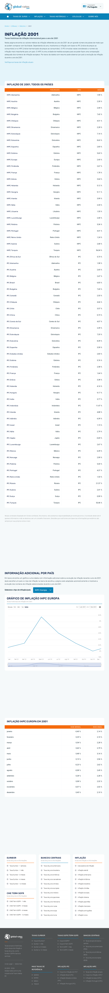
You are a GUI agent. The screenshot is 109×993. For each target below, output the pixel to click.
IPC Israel (10, 425)
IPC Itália (10, 432)
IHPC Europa (12, 160)
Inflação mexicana (84, 906)
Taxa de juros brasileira (52, 870)
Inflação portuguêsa (85, 911)
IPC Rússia (11, 483)
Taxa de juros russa (50, 906)
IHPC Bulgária (12, 114)
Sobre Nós (93, 16)
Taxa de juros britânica (51, 875)
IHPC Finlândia (13, 166)
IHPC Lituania (12, 211)
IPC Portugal (12, 470)
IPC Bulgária (12, 289)
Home (7, 26)
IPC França (11, 373)
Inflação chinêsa (83, 888)
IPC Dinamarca (13, 328)
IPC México (11, 451)
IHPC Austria (12, 101)
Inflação (38, 16)
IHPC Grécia (12, 179)
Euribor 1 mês (38, 944)
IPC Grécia (11, 380)
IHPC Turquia (12, 250)
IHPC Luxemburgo (14, 218)
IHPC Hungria (12, 192)
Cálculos (77, 16)
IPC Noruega (12, 457)
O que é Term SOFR (66, 944)
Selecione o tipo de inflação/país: (18, 590)
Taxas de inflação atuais (94, 972)
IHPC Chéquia (12, 121)
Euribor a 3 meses (40, 947)
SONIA (36, 981)
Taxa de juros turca (50, 915)
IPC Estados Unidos (15, 354)
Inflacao (14, 26)
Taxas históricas (58, 16)
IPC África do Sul (14, 257)
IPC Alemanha (12, 263)
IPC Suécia (11, 490)
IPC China (11, 315)
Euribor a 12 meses (40, 950)
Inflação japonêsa (84, 902)
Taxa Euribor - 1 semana (18, 866)
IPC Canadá (11, 296)
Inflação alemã (83, 870)
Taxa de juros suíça (50, 911)
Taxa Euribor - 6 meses (17, 879)
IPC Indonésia (12, 406)
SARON (36, 975)
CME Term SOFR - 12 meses (19, 915)
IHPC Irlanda (12, 198)
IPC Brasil (11, 283)
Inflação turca (82, 915)
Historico (22, 26)
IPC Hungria (12, 393)
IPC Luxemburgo (14, 444)
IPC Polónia (11, 464)
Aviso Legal (9, 964)
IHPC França (12, 173)
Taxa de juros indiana (51, 893)
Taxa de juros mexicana (52, 902)
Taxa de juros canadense (52, 879)
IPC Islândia (11, 419)
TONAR (36, 984)
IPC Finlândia (12, 367)
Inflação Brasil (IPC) (66, 975)
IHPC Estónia (12, 153)
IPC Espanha (12, 347)
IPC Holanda (12, 386)
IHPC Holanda (12, 186)
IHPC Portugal (12, 231)
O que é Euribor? (39, 941)
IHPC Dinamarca (13, 127)
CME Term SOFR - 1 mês (18, 901)
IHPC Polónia (12, 224)
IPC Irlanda (11, 412)
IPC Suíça (11, 496)
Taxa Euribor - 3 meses (17, 875)
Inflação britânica (84, 879)
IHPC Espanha (13, 147)
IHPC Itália (11, 205)
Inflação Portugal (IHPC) (94, 981)
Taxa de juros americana (52, 866)
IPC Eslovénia (12, 341)
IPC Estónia (11, 360)
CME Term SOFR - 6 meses (18, 910)
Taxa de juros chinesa (51, 884)
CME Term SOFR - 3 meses (18, 906)
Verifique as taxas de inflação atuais (19, 62)
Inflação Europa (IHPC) (94, 978)
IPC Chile (10, 309)
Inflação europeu (83, 893)
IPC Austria (11, 270)
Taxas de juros (20, 16)
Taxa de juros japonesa (52, 897)
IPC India (10, 399)
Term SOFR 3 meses (66, 950)
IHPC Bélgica (12, 108)
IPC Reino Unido (13, 477)
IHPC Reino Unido (14, 237)
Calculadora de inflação (86, 866)
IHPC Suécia (12, 244)
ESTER (36, 978)
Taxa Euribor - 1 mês (17, 870)
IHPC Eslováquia (13, 134)
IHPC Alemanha (13, 95)
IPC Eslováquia (13, 334)
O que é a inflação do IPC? (68, 972)
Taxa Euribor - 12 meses (18, 884)
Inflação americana (84, 875)
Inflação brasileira (84, 884)
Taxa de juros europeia (51, 888)
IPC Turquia (11, 503)
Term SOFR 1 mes (66, 947)
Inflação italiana (83, 897)
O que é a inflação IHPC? (94, 975)
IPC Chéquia (12, 302)
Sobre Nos (18, 964)
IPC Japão (11, 438)
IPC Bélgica (11, 276)
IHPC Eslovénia (13, 140)
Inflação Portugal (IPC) (68, 984)
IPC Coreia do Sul (14, 321)
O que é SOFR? (65, 941)
